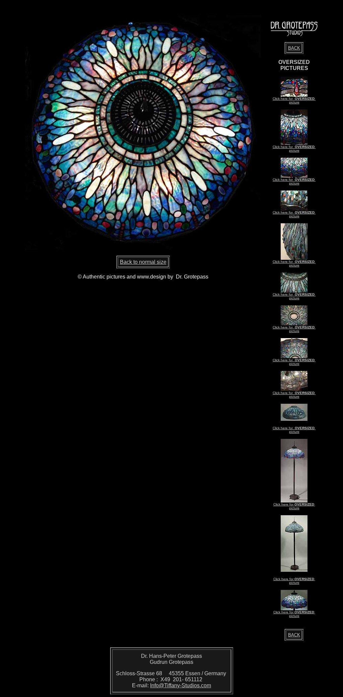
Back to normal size (143, 262)
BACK (294, 48)
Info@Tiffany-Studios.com (180, 685)
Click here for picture (294, 100)
